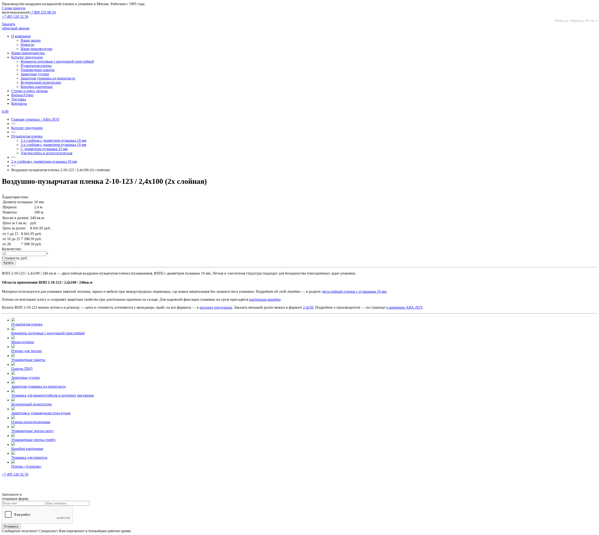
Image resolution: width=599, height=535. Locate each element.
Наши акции (31, 40)
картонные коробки (265, 299)
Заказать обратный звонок (15, 26)
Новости (27, 45)
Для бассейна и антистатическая (46, 153)
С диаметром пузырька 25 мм (44, 149)
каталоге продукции (216, 307)
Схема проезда (13, 8)
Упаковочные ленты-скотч (32, 431)
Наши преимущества (28, 53)
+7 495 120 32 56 (15, 16)
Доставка (18, 99)
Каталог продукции (27, 57)
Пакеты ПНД (22, 369)
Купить (9, 262)
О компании (21, 36)
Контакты (19, 103)
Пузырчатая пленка (36, 66)
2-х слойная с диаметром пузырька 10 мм (53, 140)
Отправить (11, 526)
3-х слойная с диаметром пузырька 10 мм (53, 145)
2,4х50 (308, 307)
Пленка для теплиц (26, 351)
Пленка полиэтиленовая (30, 422)
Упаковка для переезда (29, 457)
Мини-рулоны (22, 342)
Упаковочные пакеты (38, 70)
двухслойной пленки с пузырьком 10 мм (354, 291)
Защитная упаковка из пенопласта (48, 78)
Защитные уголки (35, 74)
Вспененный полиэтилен (41, 82)
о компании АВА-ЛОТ (404, 307)
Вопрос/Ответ (22, 95)
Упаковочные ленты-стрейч (33, 440)
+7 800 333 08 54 (42, 12)
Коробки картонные (37, 87)
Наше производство (36, 49)
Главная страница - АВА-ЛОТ (35, 119)
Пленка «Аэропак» (26, 466)
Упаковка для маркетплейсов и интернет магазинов (52, 395)
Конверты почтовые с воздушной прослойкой (57, 61)
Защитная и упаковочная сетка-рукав (40, 413)
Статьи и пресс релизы (29, 91)
